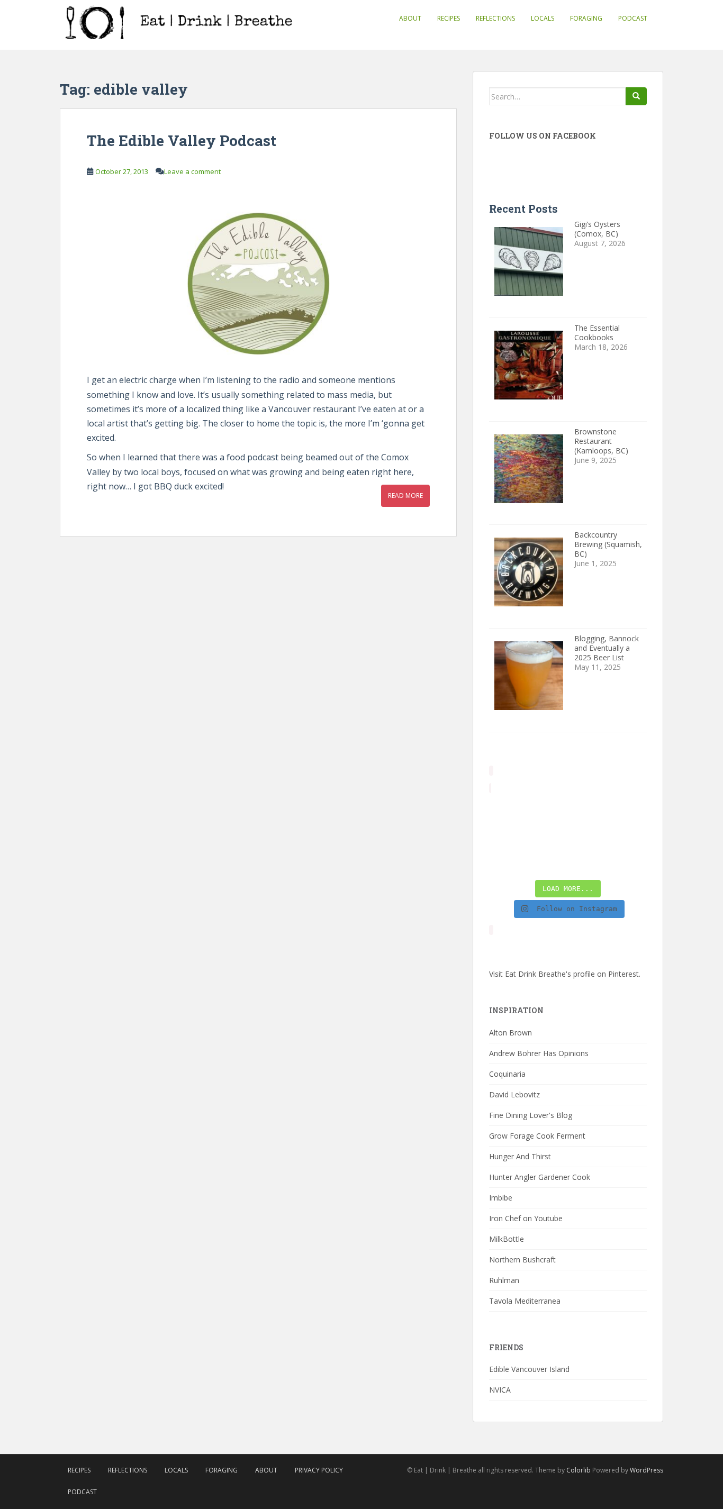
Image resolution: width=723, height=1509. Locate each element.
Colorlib (578, 1470)
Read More (405, 495)
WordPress (646, 1470)
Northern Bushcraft (522, 1260)
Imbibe (500, 1198)
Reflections (495, 18)
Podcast (632, 18)
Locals (542, 18)
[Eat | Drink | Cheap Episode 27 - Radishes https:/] (507, 811)
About (410, 18)
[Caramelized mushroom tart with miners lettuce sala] (547, 811)
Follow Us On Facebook (542, 136)
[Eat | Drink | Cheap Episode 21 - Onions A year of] (547, 861)
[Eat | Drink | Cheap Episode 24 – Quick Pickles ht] (547, 836)
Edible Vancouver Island (529, 1369)
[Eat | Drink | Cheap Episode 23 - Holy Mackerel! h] (629, 836)
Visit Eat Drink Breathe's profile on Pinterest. (564, 974)
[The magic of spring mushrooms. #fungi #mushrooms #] (588, 836)
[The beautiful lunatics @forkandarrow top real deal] (588, 861)
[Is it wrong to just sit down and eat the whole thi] (507, 836)
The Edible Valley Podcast (181, 140)
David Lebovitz (514, 1094)
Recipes (448, 18)
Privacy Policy (319, 1470)
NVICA (500, 1390)
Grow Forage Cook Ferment (537, 1136)
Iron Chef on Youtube (526, 1218)
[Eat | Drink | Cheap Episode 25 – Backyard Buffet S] (629, 811)
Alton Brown (510, 1033)
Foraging (586, 18)
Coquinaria (507, 1074)
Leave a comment (192, 171)
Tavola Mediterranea (525, 1301)
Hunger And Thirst (520, 1156)
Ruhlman (504, 1280)
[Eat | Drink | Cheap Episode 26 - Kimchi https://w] (588, 811)
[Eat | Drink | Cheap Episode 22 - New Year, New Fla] (507, 861)
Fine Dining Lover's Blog (530, 1115)
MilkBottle (506, 1239)
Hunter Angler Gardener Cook (539, 1177)
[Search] (636, 96)
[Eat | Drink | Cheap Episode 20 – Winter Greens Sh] (629, 861)
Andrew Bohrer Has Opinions (539, 1053)
